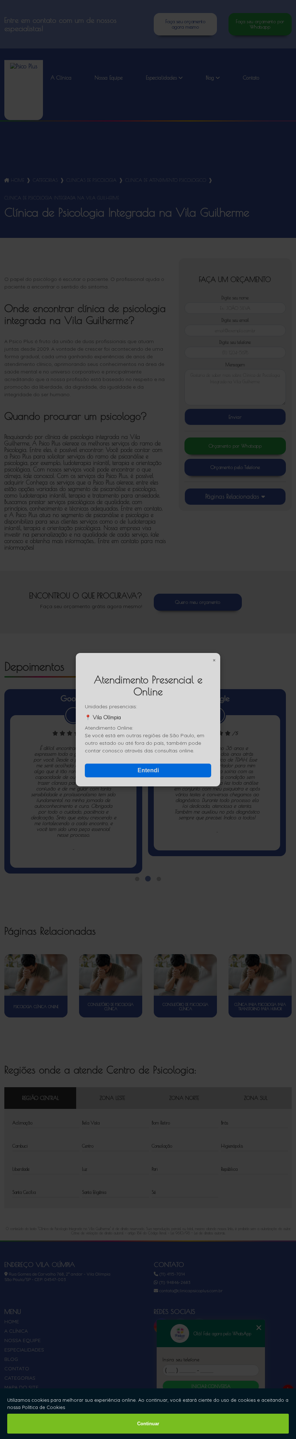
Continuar (148, 1423)
